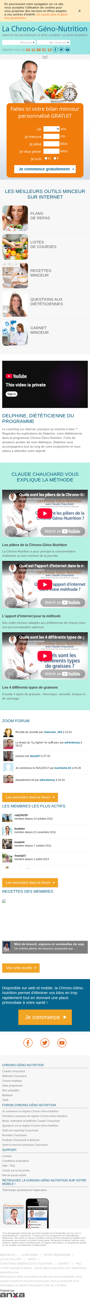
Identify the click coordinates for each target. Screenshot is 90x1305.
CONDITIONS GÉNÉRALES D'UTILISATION (26, 1263)
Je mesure (33, 136)
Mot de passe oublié (14, 1175)
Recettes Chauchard (14, 1135)
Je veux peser (30, 151)
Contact (6, 1156)
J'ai (39, 129)
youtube (62, 1043)
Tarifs (5, 1100)
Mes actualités (10, 1090)
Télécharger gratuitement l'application (24, 1190)
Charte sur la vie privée (16, 1170)
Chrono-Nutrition (12, 1080)
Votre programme (12, 1085)
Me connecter (58, 42)
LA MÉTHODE (29, 1254)
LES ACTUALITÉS (11, 1259)
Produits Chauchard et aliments (21, 1140)
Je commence (42, 1017)
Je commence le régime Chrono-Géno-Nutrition (30, 1111)
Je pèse (35, 144)
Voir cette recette (19, 968)
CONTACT (64, 1263)
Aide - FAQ (8, 1165)
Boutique (7, 1095)
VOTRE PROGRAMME (57, 1254)
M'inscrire (26, 42)
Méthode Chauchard (14, 1076)
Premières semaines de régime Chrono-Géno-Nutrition (34, 1116)
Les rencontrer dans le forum (28, 797)
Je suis (36, 158)
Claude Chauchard (13, 1071)
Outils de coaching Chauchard (20, 1130)
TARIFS (31, 1259)
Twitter (45, 1043)
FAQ (78, 1263)
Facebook (28, 1043)
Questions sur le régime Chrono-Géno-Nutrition (30, 1125)
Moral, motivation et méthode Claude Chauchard (31, 1120)
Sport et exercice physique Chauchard (25, 1144)
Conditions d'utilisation (15, 1160)
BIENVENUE (7, 1254)
